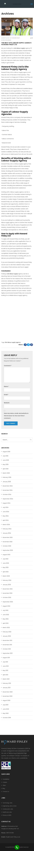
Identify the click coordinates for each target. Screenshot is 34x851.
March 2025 (6, 473)
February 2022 (7, 632)
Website (7, 403)
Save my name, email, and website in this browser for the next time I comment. (16, 415)
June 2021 (6, 666)
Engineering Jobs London (10, 806)
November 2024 (7, 490)
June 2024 (6, 512)
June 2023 (6, 563)
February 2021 (7, 683)
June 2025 (6, 460)
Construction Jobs (8, 809)
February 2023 (7, 580)
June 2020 (6, 709)
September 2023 (8, 550)
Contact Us (6, 791)
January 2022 (7, 636)
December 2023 (7, 537)
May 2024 (6, 516)
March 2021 (6, 679)
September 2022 (8, 602)
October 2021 (7, 649)
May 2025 (5, 464)
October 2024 (7, 494)
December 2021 (7, 640)
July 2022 (5, 610)
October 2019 (7, 717)
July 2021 (5, 662)
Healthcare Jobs (7, 812)
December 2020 (8, 692)
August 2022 (6, 606)
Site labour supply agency (13, 342)
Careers (5, 782)
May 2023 (5, 567)
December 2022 (7, 589)
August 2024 (6, 503)
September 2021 (7, 653)
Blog (4, 788)
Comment (8, 365)
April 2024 (6, 520)
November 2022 (7, 593)
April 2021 (5, 675)
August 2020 (6, 700)
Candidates (6, 779)
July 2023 (5, 559)
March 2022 (6, 627)
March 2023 (6, 576)
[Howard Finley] (16, 5)
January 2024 (7, 533)
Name (6, 386)
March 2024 (6, 524)
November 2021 (7, 645)
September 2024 (8, 499)
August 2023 (6, 554)
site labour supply (19, 48)
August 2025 (6, 451)
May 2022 (5, 619)
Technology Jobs (7, 803)
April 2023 (5, 572)
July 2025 (5, 456)
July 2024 (5, 507)
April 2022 (5, 623)
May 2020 (6, 713)
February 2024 (7, 529)
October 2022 (7, 597)
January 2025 (7, 481)
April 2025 (5, 469)
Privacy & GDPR (7, 815)
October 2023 (7, 546)
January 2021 (6, 687)
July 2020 (5, 705)
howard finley (16, 38)
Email (6, 394)
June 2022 (6, 615)
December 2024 (8, 486)
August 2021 (6, 657)
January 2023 (7, 584)
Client (4, 785)
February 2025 (7, 477)
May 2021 (5, 670)
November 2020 (7, 696)
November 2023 (7, 542)
